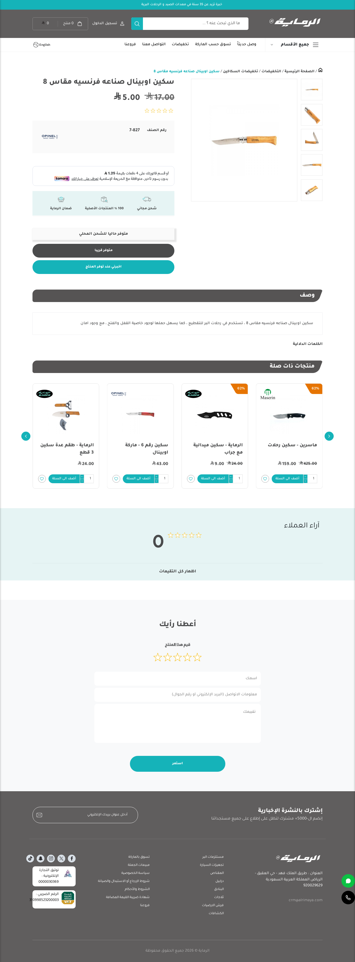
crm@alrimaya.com (306, 901)
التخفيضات (270, 72)
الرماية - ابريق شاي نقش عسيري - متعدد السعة (66, 449)
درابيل (219, 881)
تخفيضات (180, 45)
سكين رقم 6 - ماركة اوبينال (221, 449)
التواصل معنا (154, 45)
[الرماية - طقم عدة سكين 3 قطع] (140, 414)
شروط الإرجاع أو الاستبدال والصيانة (124, 881)
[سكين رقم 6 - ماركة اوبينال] (215, 414)
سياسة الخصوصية (135, 873)
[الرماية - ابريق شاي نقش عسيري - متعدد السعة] (66, 414)
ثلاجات (219, 897)
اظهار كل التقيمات (177, 572)
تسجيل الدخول (104, 23)
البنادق (219, 889)
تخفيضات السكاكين (240, 72)
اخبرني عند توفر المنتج (104, 267)
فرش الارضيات (213, 905)
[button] (288, 478)
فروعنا (130, 45)
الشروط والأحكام (137, 889)
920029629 (313, 886)
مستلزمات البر (213, 857)
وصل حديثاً (246, 45)
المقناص (217, 873)
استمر (177, 763)
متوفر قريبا (104, 250)
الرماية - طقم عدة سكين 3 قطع (141, 449)
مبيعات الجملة (139, 865)
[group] (244, 140)
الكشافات (216, 913)
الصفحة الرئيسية (299, 72)
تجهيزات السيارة (212, 865)
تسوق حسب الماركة (213, 45)
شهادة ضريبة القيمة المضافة (128, 897)
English (44, 45)
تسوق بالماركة (139, 857)
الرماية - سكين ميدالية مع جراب (292, 449)
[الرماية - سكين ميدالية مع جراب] (289, 414)
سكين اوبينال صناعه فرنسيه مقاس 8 (187, 72)
